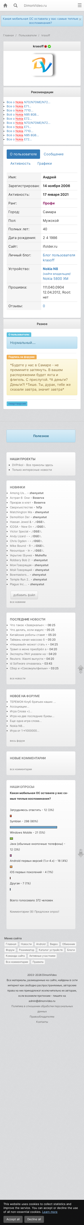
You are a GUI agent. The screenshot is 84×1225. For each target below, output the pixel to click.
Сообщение (54, 154)
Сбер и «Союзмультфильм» (29, 668)
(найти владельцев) (57, 273)
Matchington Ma (21, 512)
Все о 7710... (20, 110)
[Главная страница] (5, 5)
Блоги (71, 949)
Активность (20, 163)
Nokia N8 (50, 269)
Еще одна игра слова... (26, 721)
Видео (54, 944)
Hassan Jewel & (20, 522)
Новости (26, 944)
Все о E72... (19, 118)
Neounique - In (20, 550)
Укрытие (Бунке (21, 555)
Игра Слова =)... (21, 711)
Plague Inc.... (18, 584)
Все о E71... (19, 106)
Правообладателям (42, 1016)
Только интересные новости (32, 469)
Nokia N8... (17, 726)
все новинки (17, 601)
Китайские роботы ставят (27, 635)
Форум (10, 949)
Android (40, 944)
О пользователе (23, 154)
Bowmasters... (19, 574)
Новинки (17, 487)
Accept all (13, 1219)
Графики (44, 163)
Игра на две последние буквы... (32, 716)
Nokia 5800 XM (55, 278)
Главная (11, 944)
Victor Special (19, 531)
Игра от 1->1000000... (24, 730)
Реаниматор (26, 949)
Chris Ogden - (20, 541)
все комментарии (21, 769)
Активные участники (42, 955)
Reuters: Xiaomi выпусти (26, 658)
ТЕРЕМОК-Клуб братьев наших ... (33, 701)
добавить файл (24, 595)
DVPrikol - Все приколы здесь (32, 465)
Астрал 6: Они (20, 497)
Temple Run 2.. (20, 579)
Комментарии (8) (22, 911)
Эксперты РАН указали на (28, 654)
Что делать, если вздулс (27, 630)
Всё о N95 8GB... (23, 114)
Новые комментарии (28, 758)
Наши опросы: (22, 787)
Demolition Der (20, 517)
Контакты (42, 1021)
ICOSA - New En (21, 526)
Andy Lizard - (19, 536)
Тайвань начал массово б (27, 639)
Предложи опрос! (46, 911)
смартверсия (17, 403)
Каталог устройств (51, 949)
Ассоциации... (19, 706)
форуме (33, 696)
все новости (17, 678)
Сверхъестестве (21, 507)
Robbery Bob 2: (20, 560)
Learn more (50, 1211)
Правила (38, 961)
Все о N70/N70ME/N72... (28, 102)
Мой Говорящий (21, 570)
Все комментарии (17, 961)
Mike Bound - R (20, 545)
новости (37, 619)
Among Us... (18, 493)
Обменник (68, 944)
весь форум (17, 740)
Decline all (34, 1219)
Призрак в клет (20, 502)
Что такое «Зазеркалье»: (27, 625)
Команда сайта (15, 955)
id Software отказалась (26, 663)
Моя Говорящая (21, 565)
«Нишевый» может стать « (28, 644)
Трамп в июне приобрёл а (28, 649)
